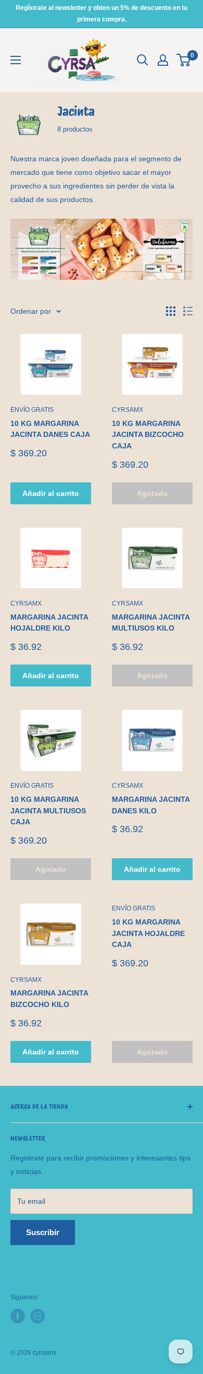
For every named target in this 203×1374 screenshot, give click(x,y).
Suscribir (42, 1232)
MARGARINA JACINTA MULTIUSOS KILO (150, 623)
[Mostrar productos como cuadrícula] (170, 311)
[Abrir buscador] (142, 60)
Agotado (152, 493)
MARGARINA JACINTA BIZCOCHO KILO (49, 999)
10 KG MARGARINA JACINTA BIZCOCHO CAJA (148, 434)
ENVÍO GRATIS (32, 409)
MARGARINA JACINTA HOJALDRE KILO (49, 623)
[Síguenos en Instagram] (37, 1316)
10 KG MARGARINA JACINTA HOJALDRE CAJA (148, 933)
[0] (184, 60)
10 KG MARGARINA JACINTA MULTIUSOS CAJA (48, 810)
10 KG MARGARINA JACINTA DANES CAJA (50, 429)
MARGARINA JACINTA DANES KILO (150, 805)
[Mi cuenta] (163, 60)
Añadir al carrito (50, 493)
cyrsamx (127, 409)
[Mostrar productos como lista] (188, 311)
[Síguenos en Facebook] (17, 1316)
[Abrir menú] (15, 60)
